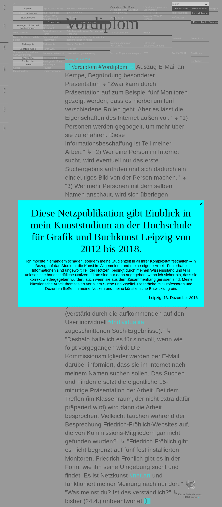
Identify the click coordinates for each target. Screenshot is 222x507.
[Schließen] (201, 203)
